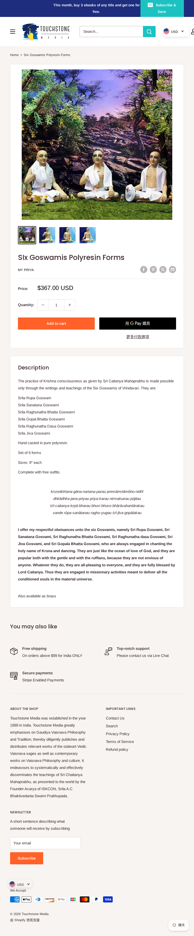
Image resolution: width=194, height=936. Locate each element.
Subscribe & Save (166, 8)
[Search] (149, 31)
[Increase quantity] (69, 305)
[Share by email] (172, 269)
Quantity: (26, 305)
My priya (26, 270)
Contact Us (115, 718)
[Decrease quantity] (43, 305)
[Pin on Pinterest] (153, 269)
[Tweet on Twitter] (162, 269)
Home (14, 55)
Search (112, 726)
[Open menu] (12, 32)
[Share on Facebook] (143, 269)
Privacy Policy (118, 734)
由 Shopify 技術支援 (25, 920)
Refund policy (117, 749)
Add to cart (56, 323)
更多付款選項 (137, 337)
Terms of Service (120, 741)
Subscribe (27, 858)
